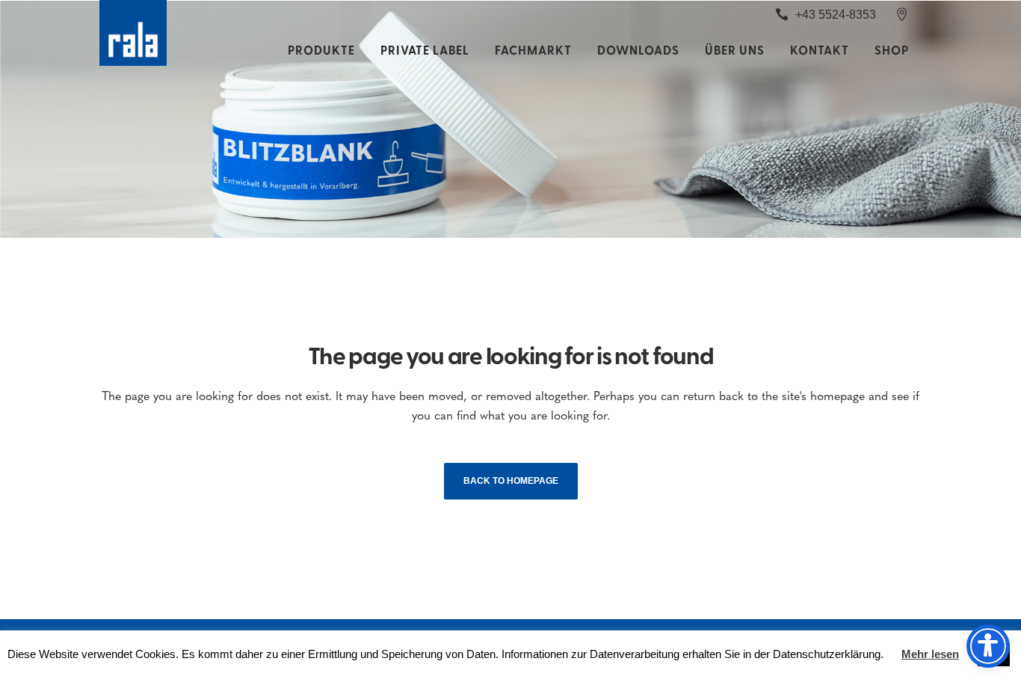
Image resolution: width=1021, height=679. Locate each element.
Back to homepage (510, 481)
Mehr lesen (930, 654)
